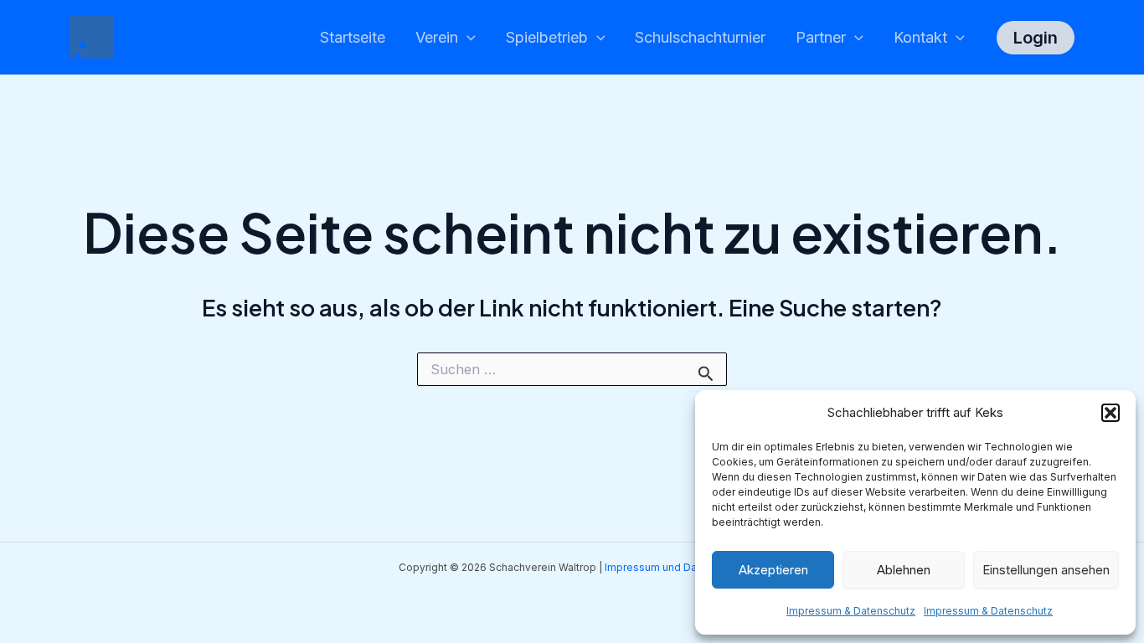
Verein (436, 37)
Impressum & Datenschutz (850, 610)
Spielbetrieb (547, 37)
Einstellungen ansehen (1046, 570)
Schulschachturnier (700, 37)
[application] (467, 38)
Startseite (352, 37)
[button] (1110, 412)
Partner (821, 37)
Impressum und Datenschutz (675, 567)
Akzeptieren (773, 570)
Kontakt (920, 37)
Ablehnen (903, 570)
